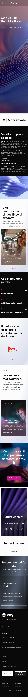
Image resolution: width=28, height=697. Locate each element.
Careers (4, 657)
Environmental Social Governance (11, 647)
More (3, 653)
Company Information (8, 637)
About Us (4, 633)
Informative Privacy (7, 690)
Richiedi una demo (14, 478)
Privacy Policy (18, 686)
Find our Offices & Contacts (9, 619)
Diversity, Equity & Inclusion (9, 666)
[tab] (12, 268)
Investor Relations (20, 673)
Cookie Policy (5, 686)
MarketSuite (14, 551)
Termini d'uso (5, 683)
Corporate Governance (8, 642)
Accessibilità (18, 683)
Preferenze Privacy (19, 690)
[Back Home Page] (14, 3)
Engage (4, 661)
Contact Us (6, 673)
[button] (1, 3)
